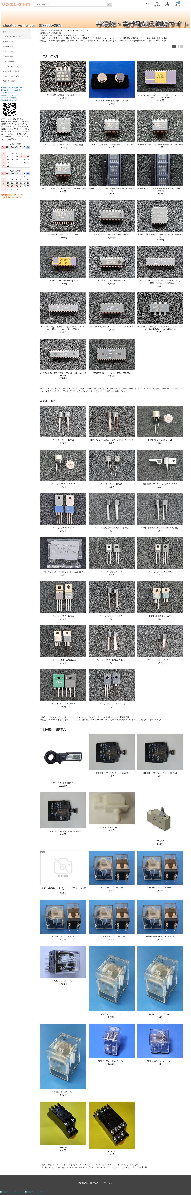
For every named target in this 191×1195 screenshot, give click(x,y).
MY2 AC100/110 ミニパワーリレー (112, 937)
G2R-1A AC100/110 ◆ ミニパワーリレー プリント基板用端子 (63, 889)
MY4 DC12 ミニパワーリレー (112, 1014)
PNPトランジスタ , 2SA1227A (63, 704)
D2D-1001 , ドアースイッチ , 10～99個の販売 (160, 773)
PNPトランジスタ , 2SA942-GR (112, 616)
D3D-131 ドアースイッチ (111, 827)
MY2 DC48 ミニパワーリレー (63, 937)
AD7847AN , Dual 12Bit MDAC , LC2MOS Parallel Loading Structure (63, 374)
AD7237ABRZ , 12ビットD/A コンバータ (63, 235)
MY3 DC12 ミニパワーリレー (63, 981)
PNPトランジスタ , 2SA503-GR (160, 440)
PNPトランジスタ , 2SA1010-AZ (63, 660)
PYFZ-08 (63, 1148)
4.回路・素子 (8, 56)
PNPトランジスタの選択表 (11, 88)
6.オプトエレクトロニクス (13, 66)
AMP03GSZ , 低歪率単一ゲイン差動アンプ (63, 95)
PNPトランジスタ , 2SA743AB (112, 572)
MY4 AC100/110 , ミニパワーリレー (111, 1061)
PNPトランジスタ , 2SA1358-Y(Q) (112, 704)
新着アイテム (8, 32)
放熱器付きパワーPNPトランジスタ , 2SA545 (160, 484)
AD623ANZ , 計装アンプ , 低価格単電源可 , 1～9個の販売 (112, 145)
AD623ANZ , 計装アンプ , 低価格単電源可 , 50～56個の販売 (63, 189)
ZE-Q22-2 (160, 841)
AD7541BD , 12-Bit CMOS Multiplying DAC (63, 281)
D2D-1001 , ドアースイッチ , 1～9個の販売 (112, 773)
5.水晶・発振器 (9, 61)
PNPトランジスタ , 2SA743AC (160, 572)
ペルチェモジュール (9, 95)
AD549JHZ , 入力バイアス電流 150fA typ (112, 101)
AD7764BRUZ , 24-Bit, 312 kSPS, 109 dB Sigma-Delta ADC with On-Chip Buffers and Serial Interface (160, 328)
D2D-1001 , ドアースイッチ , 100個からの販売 (63, 831)
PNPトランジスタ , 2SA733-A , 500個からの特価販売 (63, 572)
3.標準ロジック (9, 51)
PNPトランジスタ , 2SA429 (63, 440)
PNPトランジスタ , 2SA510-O (63, 484)
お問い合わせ (108, 1183)
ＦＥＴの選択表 (7, 93)
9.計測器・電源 (9, 81)
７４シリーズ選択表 (9, 98)
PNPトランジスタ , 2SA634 (63, 528)
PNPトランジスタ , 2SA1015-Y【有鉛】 (112, 660)
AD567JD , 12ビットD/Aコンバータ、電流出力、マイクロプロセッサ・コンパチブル (160, 96)
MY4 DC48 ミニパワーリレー (63, 1092)
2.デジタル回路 (9, 47)
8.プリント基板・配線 (11, 76)
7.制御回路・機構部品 (11, 71)
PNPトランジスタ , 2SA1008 (160, 616)
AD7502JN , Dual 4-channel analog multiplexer (111, 235)
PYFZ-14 (111, 1151)
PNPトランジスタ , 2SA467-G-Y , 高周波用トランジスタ (111, 440)
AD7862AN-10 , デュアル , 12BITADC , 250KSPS (111, 373)
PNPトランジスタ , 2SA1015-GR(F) (160, 660)
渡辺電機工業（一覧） (9, 100)
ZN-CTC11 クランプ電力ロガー (63, 783)
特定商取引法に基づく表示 (88, 1183)
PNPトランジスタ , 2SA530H (112, 484)
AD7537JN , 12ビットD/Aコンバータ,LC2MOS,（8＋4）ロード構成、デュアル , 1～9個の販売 (160, 282)
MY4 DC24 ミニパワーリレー (160, 1014)
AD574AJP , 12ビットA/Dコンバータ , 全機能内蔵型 (63, 145)
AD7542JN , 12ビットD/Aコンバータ (112, 281)
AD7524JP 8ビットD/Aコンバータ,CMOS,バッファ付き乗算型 (160, 236)
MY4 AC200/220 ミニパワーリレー (160, 1061)
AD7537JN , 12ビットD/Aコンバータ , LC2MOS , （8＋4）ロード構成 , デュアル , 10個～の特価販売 (63, 328)
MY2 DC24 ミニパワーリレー (160, 888)
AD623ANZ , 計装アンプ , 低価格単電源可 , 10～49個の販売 (160, 145)
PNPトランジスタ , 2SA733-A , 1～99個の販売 (112, 528)
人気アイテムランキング (12, 37)
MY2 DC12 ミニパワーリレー (112, 888)
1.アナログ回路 (9, 42)
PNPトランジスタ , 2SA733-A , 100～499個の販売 (160, 528)
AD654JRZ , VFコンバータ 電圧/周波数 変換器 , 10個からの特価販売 (160, 190)
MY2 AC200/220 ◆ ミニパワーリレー (160, 937)
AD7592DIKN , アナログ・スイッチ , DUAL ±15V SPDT (112, 327)
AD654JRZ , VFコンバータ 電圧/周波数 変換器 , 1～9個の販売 (112, 190)
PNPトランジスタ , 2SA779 (63, 616)
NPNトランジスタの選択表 (11, 90)
